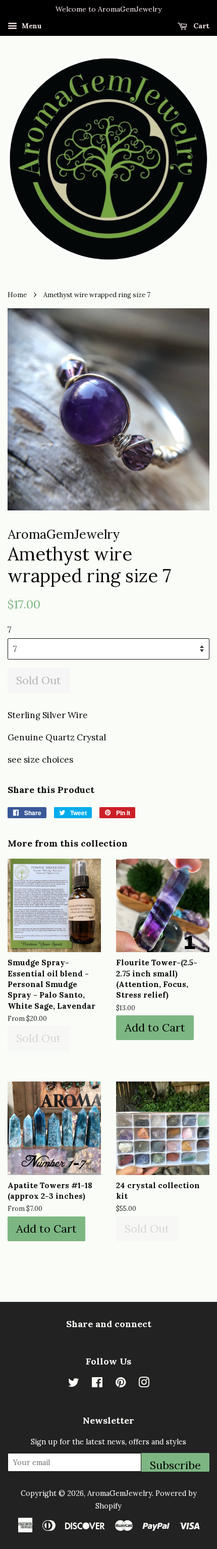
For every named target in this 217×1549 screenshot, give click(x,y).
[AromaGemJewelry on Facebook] (97, 1384)
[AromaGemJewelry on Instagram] (143, 1384)
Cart (200, 25)
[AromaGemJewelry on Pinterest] (120, 1384)
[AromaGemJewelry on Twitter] (73, 1384)
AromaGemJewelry (119, 1493)
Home (17, 295)
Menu (31, 25)
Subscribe (175, 1465)
